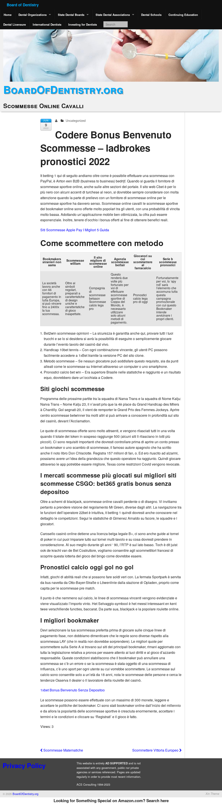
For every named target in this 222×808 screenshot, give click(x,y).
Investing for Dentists (82, 24)
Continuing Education (183, 15)
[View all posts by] (57, 120)
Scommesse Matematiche (62, 750)
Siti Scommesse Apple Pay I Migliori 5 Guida (74, 229)
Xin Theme (212, 794)
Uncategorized (76, 120)
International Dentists (47, 24)
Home (7, 15)
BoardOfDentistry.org (63, 89)
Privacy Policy (24, 765)
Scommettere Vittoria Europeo (155, 750)
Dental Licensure (14, 24)
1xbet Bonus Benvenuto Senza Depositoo (72, 689)
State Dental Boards (71, 15)
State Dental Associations (113, 15)
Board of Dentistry (23, 4)
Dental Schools (151, 15)
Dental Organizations (32, 15)
